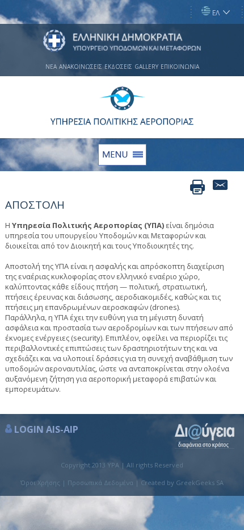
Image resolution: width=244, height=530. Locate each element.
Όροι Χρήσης (40, 482)
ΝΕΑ (51, 67)
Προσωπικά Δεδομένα (100, 482)
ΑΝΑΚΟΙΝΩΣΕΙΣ (80, 67)
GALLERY (146, 67)
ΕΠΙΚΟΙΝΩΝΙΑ (180, 67)
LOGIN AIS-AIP (46, 429)
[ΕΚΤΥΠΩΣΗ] (197, 187)
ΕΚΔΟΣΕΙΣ (118, 67)
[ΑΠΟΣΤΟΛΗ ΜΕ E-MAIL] (220, 187)
